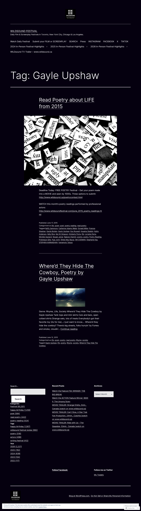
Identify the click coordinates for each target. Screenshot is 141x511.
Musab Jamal (58, 237)
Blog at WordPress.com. (79, 496)
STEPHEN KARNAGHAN (48, 242)
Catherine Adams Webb (68, 228)
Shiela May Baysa (67, 240)
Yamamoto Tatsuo (65, 242)
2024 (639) (15, 453)
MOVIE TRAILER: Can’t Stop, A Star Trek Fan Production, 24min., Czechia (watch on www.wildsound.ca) (69, 415)
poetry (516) (15, 433)
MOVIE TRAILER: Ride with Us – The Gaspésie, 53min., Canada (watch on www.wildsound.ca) (68, 426)
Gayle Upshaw (63, 231)
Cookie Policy (43, 507)
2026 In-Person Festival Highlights (107, 46)
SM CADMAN (80, 240)
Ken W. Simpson (62, 234)
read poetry (81, 226)
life (53, 226)
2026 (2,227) (16, 446)
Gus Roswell (75, 231)
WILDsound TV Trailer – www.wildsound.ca (31, 52)
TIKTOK (124, 41)
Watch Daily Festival (20, 41)
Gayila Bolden (52, 231)
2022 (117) (15, 460)
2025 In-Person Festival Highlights (67, 46)
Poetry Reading (95, 237)
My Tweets (99, 475)
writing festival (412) (19, 441)
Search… (14, 386)
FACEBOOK (108, 41)
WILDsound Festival (23, 31)
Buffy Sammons (51, 228)
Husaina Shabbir (87, 231)
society (85, 340)
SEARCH (73, 41)
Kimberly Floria (75, 234)
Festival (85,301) (17, 406)
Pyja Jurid (56, 240)
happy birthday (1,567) (20, 426)
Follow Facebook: (60, 470)
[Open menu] (47, 46)
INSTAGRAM (94, 41)
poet (62, 226)
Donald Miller (83, 228)
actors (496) (15, 437)
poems (79, 237)
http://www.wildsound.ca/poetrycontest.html (60, 197)
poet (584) (15, 413)
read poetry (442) (18, 417)
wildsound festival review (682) (24, 430)
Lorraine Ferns (90, 234)
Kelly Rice (51, 234)
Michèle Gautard (45, 237)
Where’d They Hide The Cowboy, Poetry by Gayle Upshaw (66, 272)
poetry (85, 237)
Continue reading (68, 329)
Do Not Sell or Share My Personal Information (111, 496)
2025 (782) (15, 450)
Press (83, 41)
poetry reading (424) (19, 421)
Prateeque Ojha (45, 240)
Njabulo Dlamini (70, 237)
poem (57, 226)
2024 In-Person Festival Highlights (27, 46)
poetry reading (70, 226)
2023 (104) (15, 457)
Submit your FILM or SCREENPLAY (49, 41)
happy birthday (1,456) (20, 410)
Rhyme (78, 340)
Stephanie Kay (92, 240)
